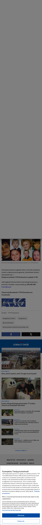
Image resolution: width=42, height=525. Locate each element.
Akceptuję (21, 515)
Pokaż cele (21, 521)
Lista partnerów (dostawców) (11, 510)
